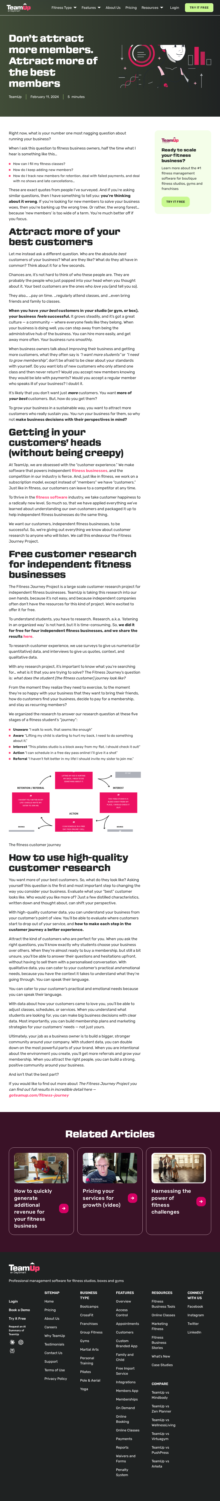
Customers (124, 1332)
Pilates (85, 1372)
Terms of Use (54, 1370)
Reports (122, 1447)
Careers (50, 1327)
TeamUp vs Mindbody (160, 1395)
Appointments (127, 1324)
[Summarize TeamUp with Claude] (12, 1342)
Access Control (122, 1312)
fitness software (51, 497)
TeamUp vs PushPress (160, 1450)
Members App (127, 1391)
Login (174, 8)
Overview (123, 1301)
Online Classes (127, 1430)
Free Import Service (125, 1371)
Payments (124, 1439)
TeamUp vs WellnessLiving (164, 1422)
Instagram (196, 1315)
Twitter (193, 1324)
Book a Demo (19, 1310)
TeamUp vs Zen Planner (161, 1408)
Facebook (195, 1306)
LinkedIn (194, 1332)
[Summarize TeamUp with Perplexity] (12, 1350)
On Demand (125, 1408)
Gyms (84, 1341)
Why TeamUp (54, 1336)
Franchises (89, 1324)
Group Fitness (91, 1332)
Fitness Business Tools (163, 1304)
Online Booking (122, 1419)
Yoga (84, 1389)
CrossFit (86, 1315)
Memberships (127, 1399)
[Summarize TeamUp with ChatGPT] (20, 1342)
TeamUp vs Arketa (160, 1463)
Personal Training (87, 1360)
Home (49, 1301)
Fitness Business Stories (159, 1342)
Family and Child (125, 1357)
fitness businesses (89, 470)
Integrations (126, 1382)
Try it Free (199, 7)
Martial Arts (89, 1349)
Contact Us (53, 1353)
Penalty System (122, 1472)
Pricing (131, 8)
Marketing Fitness (160, 1326)
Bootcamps (89, 1306)
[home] (19, 7)
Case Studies (162, 1365)
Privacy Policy (55, 1379)
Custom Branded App (127, 1343)
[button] (64, 7)
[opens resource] (41, 1191)
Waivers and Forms (126, 1458)
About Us (113, 8)
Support (51, 1361)
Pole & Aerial (90, 1380)
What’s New (161, 1356)
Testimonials (54, 1344)
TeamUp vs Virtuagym (160, 1436)
